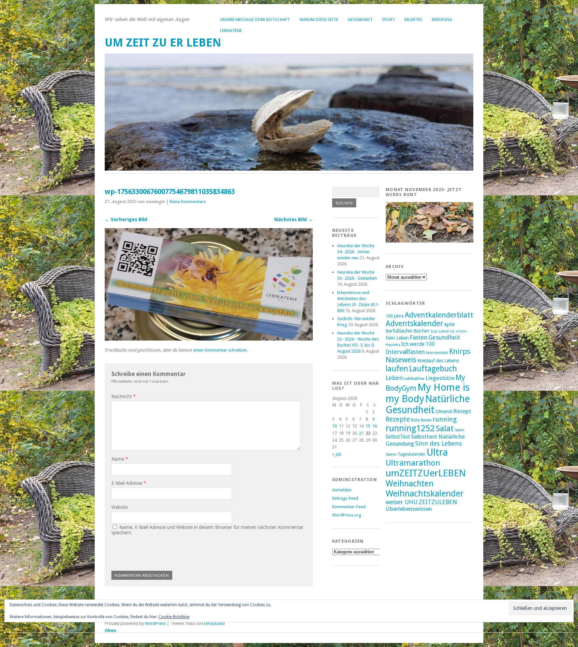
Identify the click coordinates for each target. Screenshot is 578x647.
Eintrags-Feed (345, 498)
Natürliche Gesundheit (428, 404)
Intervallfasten (405, 351)
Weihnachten (410, 483)
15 (368, 426)
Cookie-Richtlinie (174, 617)
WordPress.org (346, 515)
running (444, 419)
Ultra (437, 452)
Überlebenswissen (409, 508)
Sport (388, 19)
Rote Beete (421, 420)
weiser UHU (402, 501)
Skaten (391, 454)
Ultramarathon (413, 463)
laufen (397, 368)
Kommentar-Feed (349, 506)
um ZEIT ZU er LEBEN (163, 42)
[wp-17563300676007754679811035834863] (209, 339)
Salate (459, 430)
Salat (445, 428)
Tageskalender (411, 454)
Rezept (462, 411)
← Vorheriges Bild (126, 219)
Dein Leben (397, 338)
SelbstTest (398, 437)
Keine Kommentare (188, 201)
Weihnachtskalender (425, 493)
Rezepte (398, 419)
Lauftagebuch (433, 368)
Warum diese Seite (318, 19)
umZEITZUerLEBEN (426, 473)
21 (361, 433)
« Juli (336, 454)
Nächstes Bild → (293, 219)
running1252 (410, 428)
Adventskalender (414, 323)
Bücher (421, 331)
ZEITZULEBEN (438, 501)
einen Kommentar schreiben (220, 350)
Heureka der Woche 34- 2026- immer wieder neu (356, 251)
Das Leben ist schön (449, 331)
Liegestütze (440, 378)
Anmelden (342, 489)
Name (119, 459)
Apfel (449, 324)
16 (374, 426)
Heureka (393, 344)
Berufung (442, 19)
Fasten (418, 337)
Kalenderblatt (437, 353)
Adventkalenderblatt (439, 315)
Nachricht (123, 396)
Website (119, 507)
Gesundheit (360, 19)
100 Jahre (395, 315)
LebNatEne (231, 30)
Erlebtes (413, 19)
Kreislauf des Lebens (438, 360)
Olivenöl (444, 411)
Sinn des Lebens (438, 443)
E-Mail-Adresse (128, 483)
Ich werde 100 (418, 344)
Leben (394, 377)
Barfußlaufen (399, 331)
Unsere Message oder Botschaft (255, 19)
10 (334, 426)
